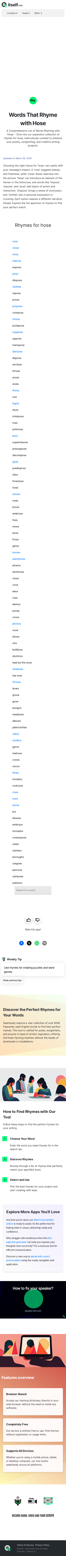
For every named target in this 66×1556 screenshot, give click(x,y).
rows (15, 792)
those (15, 390)
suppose (17, 332)
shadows (17, 669)
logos (15, 403)
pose (15, 273)
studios (16, 740)
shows (16, 494)
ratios (15, 733)
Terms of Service (25, 1545)
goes (15, 461)
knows (16, 552)
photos (16, 623)
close (15, 247)
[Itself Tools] (33, 1509)
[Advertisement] (33, 52)
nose (15, 254)
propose (17, 306)
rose (15, 241)
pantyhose (18, 558)
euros (15, 805)
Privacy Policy (42, 1545)
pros (15, 435)
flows (15, 772)
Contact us (30, 1551)
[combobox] (33, 890)
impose (16, 260)
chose (16, 319)
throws (16, 681)
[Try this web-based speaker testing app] (33, 1300)
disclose (17, 351)
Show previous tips (12, 980)
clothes (16, 286)
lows (15, 798)
